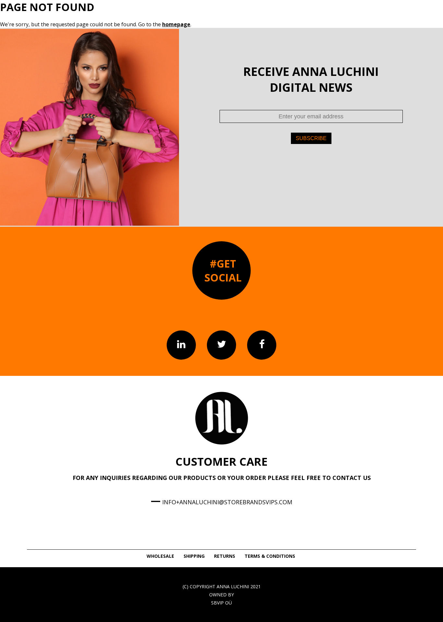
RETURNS (224, 556)
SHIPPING (194, 556)
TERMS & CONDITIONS (270, 556)
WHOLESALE (160, 556)
